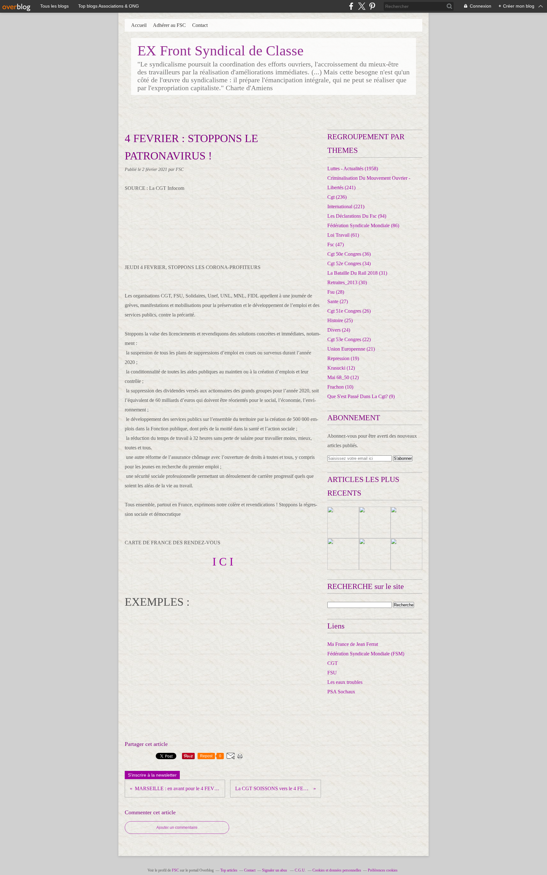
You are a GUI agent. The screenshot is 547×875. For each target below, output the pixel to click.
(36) (349, 254)
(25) (340, 320)
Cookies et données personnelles (336, 870)
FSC (175, 870)
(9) (361, 396)
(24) (338, 330)
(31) (357, 273)
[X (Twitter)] (362, 6)
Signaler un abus (275, 870)
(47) (335, 244)
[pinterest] (372, 6)
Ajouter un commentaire (177, 827)
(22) (349, 339)
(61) (343, 235)
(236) (337, 197)
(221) (345, 206)
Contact (200, 25)
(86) (363, 225)
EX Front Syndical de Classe (220, 51)
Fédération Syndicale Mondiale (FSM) (365, 653)
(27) (337, 301)
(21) (351, 349)
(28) (335, 292)
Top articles (228, 870)
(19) (343, 358)
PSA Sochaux (341, 691)
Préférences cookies (383, 870)
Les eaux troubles (344, 682)
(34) (349, 263)
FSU (332, 672)
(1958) (352, 168)
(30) (347, 282)
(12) (341, 368)
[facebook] (351, 6)
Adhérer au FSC (169, 25)
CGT (332, 663)
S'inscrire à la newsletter (152, 775)
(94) (356, 216)
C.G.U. (300, 870)
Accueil (139, 25)
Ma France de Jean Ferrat (352, 644)
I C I (222, 561)
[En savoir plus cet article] (343, 522)
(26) (349, 311)
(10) (340, 387)
